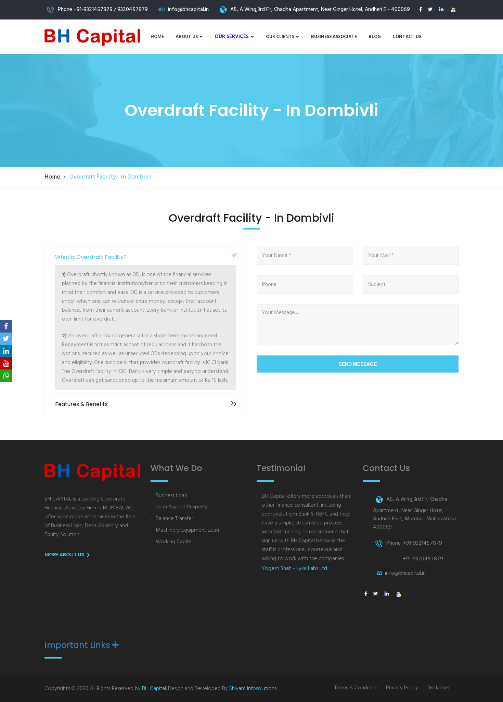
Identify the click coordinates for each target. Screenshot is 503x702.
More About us (64, 554)
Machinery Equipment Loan (187, 530)
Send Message (358, 364)
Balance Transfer (174, 519)
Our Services (232, 36)
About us (187, 37)
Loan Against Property (182, 507)
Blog (375, 37)
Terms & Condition (355, 688)
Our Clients (280, 37)
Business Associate (334, 37)
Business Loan (171, 496)
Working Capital (174, 542)
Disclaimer (438, 688)
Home (157, 37)
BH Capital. (154, 688)
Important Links (78, 645)
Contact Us (406, 37)
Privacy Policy (402, 688)
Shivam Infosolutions (252, 688)
